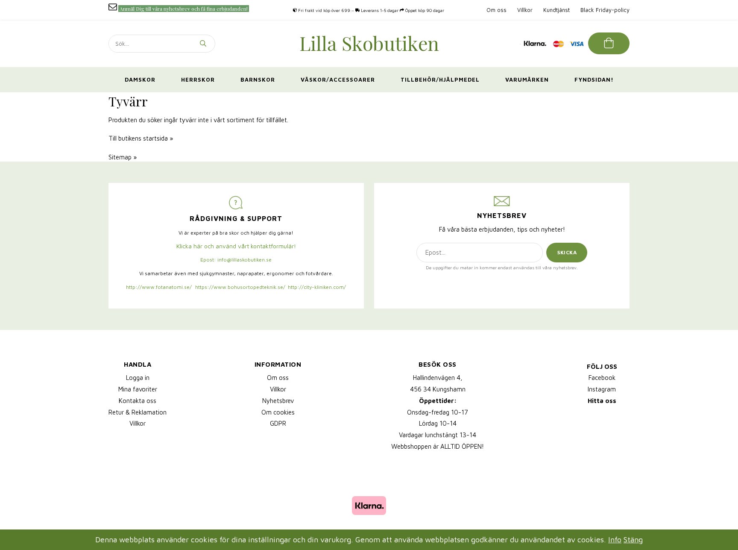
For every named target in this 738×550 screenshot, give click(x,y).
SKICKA (567, 252)
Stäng (633, 539)
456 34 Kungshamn (438, 389)
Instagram (602, 389)
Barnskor (257, 79)
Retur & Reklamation (137, 412)
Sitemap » (122, 157)
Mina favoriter (137, 389)
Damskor (140, 79)
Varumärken (527, 79)
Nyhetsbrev (278, 400)
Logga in (137, 377)
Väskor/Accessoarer (338, 79)
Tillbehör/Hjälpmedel (440, 79)
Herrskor (198, 79)
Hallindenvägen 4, (438, 377)
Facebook (602, 377)
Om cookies (278, 412)
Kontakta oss (137, 400)
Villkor (525, 9)
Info (614, 539)
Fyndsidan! (594, 79)
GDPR (278, 423)
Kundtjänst (556, 9)
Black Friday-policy (605, 9)
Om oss (496, 9)
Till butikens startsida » (140, 138)
